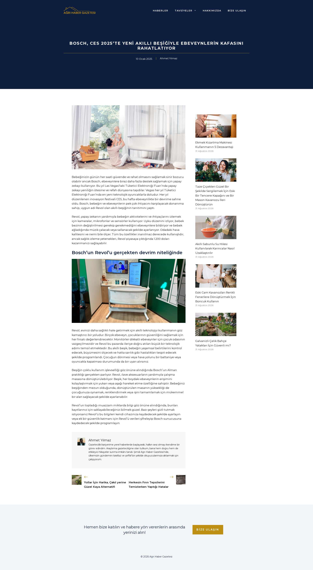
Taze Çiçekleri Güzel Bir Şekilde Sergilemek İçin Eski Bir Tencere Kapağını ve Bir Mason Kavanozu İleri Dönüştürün (215, 195)
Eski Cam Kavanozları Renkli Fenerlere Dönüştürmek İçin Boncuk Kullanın (215, 297)
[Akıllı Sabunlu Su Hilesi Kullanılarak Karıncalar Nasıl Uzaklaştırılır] (215, 236)
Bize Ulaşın (237, 10)
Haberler (160, 10)
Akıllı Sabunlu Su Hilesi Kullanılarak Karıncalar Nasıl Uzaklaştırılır (215, 248)
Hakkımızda (212, 10)
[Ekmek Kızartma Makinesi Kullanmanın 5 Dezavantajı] (215, 135)
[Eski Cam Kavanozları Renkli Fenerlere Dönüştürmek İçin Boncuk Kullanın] (215, 285)
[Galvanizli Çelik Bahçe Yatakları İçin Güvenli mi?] (215, 333)
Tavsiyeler (183, 10)
